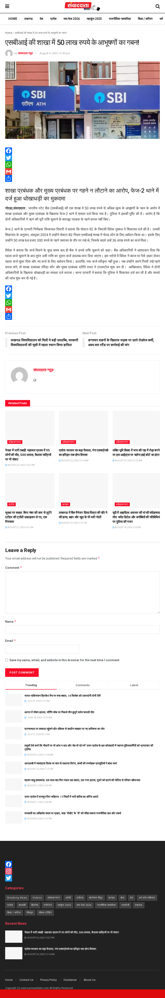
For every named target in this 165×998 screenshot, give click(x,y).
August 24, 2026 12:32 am (128, 460)
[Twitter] (82, 157)
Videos (37, 897)
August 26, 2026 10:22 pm (21, 465)
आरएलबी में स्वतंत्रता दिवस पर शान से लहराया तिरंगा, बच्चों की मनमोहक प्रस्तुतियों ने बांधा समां (70, 763)
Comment (13, 568)
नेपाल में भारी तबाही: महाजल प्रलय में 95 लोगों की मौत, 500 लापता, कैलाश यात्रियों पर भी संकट (28, 454)
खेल (122, 897)
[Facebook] (82, 150)
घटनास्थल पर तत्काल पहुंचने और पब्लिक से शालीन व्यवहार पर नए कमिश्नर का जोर (64, 728)
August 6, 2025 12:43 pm (55, 53)
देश (41, 18)
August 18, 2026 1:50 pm (128, 527)
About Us (89, 979)
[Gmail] (82, 171)
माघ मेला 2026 (72, 18)
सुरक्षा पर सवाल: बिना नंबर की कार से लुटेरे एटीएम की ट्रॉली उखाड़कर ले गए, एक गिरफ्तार (28, 517)
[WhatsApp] (82, 164)
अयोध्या (79, 897)
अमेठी (68, 897)
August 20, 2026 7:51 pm (74, 523)
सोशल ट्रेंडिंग (45, 912)
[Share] (82, 178)
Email (10, 641)
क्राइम (65, 504)
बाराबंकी (22, 905)
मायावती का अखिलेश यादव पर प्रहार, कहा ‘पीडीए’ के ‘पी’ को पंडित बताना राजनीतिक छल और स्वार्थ (72, 813)
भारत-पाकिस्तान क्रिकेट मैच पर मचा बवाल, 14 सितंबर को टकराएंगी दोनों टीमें (62, 695)
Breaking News (17, 897)
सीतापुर (30, 912)
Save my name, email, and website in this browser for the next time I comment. (64, 660)
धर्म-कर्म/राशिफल (147, 897)
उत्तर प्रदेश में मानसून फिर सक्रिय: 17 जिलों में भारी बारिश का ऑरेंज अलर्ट (61, 796)
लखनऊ (28, 18)
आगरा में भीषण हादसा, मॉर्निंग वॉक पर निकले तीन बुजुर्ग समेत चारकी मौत (59, 712)
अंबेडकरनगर (15, 442)
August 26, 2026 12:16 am (75, 460)
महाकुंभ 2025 (94, 18)
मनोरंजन (48, 905)
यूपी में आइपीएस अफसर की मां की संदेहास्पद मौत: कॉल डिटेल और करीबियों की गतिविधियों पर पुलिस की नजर (136, 517)
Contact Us (26, 979)
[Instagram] (82, 871)
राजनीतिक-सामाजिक (120, 18)
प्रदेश (53, 18)
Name (10, 621)
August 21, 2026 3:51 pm (20, 527)
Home (12, 18)
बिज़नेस (34, 905)
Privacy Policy (48, 979)
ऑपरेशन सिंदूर (96, 897)
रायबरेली (125, 905)
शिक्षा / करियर (145, 18)
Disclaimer (70, 979)
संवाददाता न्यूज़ (25, 53)
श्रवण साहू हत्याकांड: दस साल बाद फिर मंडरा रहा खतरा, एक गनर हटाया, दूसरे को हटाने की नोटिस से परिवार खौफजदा (82, 780)
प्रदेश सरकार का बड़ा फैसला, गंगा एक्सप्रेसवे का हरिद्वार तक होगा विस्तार (60, 948)
